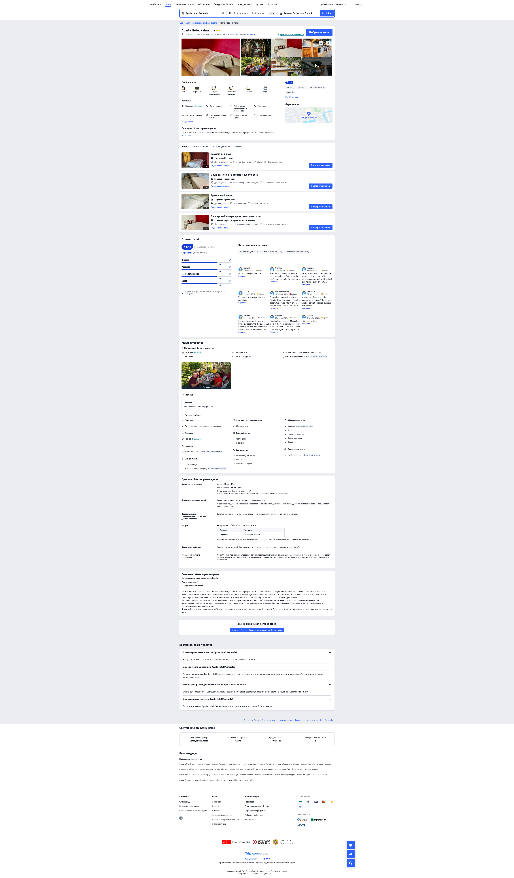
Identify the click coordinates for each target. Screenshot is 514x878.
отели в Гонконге (320, 775)
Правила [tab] (238, 146)
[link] (333, 4)
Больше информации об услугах (193, 811)
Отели (168, 4)
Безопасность (250, 819)
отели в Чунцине (236, 769)
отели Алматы (185, 780)
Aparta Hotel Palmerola (198, 30)
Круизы (259, 4)
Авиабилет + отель (185, 4)
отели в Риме (221, 769)
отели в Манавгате (266, 764)
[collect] (351, 845)
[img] (211, 57)
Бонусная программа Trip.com (257, 806)
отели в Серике (203, 764)
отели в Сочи (184, 775)
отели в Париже (324, 764)
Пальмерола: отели (302, 720)
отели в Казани (246, 775)
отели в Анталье (249, 764)
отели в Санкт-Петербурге (291, 769)
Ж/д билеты (204, 4)
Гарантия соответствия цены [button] (292, 34)
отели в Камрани (206, 769)
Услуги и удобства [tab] (221, 146)
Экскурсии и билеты (223, 4)
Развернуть (186, 136)
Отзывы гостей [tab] (200, 146)
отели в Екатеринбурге (285, 775)
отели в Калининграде (202, 775)
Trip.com (247, 720)
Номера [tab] (185, 146)
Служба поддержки (187, 802)
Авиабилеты (155, 4)
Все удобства (187, 121)
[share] (351, 854)
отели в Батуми (303, 775)
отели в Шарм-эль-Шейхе (287, 764)
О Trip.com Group (219, 824)
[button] (283, 4)
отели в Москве (311, 769)
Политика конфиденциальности (225, 819)
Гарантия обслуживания (189, 806)
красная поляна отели (264, 775)
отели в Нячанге (234, 780)
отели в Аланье (233, 764)
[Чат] (351, 863)
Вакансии (216, 811)
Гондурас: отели (268, 720)
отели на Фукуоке (270, 769)
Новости (215, 806)
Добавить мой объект (254, 815)
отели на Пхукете (252, 769)
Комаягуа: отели (285, 720)
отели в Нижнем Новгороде (226, 775)
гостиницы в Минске (188, 769)
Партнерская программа (255, 811)
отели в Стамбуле (186, 764)
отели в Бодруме (200, 780)
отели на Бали (249, 780)
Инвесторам (250, 802)
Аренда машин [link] (244, 4)
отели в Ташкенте (217, 780)
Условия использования (222, 815)
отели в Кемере (218, 764)
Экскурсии (272, 4)
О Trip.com (216, 802)
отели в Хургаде (308, 764)
